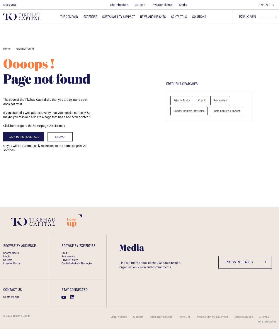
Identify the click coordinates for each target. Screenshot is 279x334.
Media (183, 5)
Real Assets (220, 100)
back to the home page (24, 136)
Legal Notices (119, 316)
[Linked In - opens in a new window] (72, 297)
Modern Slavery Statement (212, 316)
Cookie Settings (244, 316)
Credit (201, 100)
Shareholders (119, 5)
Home (6, 48)
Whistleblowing (267, 321)
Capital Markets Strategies (189, 110)
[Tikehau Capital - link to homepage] (21, 16)
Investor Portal (11, 263)
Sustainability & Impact (226, 110)
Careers (140, 5)
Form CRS (185, 316)
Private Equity (182, 100)
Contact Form (11, 297)
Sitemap (60, 136)
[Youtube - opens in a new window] (63, 297)
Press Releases (239, 262)
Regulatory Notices (161, 316)
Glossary (138, 316)
